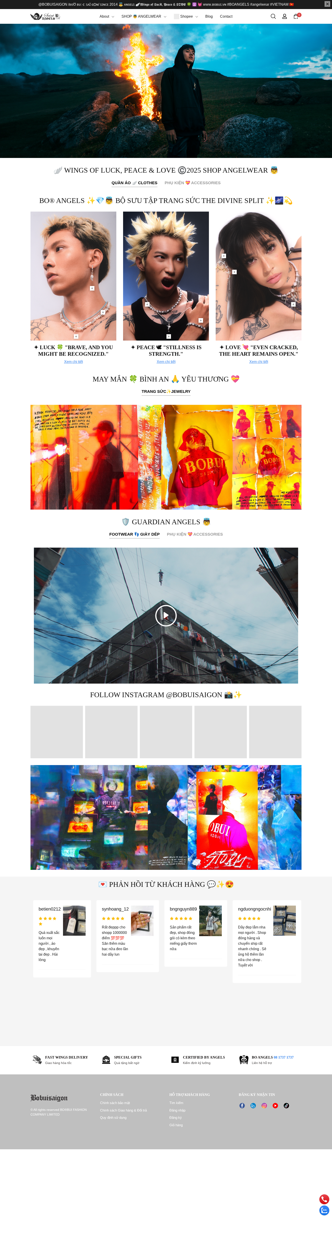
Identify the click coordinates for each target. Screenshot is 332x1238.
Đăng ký (175, 1117)
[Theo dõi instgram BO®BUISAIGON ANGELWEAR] (264, 1105)
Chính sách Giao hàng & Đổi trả (123, 1110)
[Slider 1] (166, 91)
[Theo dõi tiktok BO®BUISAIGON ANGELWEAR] (286, 1105)
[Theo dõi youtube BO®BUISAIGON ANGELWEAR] (275, 1105)
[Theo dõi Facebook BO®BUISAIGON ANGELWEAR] (242, 1105)
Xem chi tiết (73, 362)
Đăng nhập (177, 1110)
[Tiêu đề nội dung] (166, 457)
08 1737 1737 (284, 1057)
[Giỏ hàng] (295, 16)
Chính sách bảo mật (115, 1103)
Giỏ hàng (176, 1125)
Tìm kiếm (176, 1103)
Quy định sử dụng (113, 1117)
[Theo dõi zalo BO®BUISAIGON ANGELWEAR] (253, 1105)
